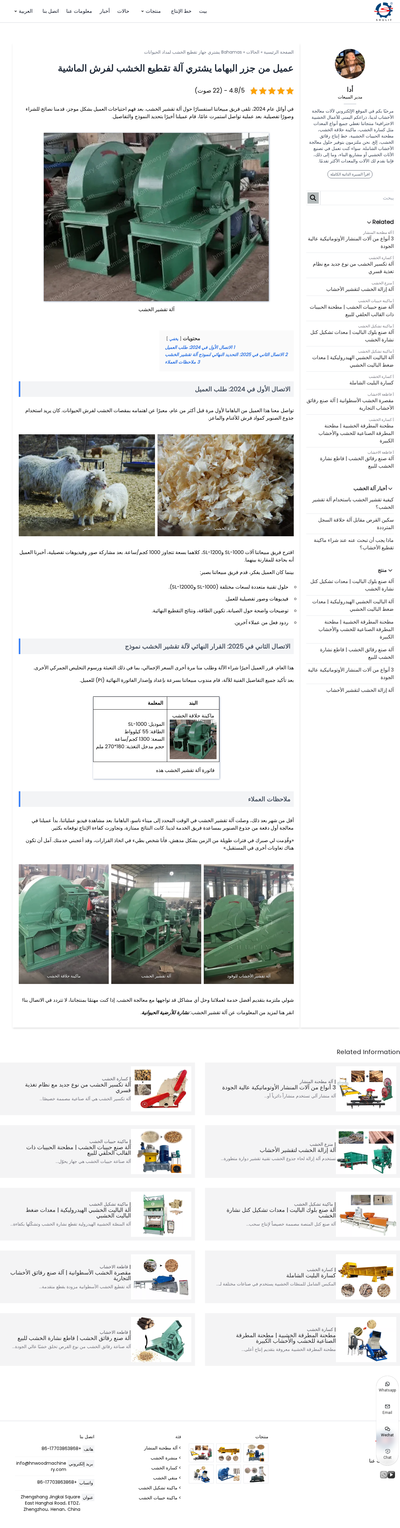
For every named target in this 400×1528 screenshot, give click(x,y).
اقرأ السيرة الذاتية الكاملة (350, 174)
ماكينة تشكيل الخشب (375, 326)
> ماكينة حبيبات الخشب (160, 1498)
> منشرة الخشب (166, 1458)
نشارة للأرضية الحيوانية (165, 1012)
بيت (203, 11)
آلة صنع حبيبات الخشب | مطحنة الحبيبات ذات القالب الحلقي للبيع (352, 310)
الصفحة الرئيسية (279, 52)
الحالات (252, 52)
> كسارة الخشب (166, 1468)
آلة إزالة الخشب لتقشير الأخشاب (360, 289)
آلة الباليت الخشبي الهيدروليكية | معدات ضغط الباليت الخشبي (353, 361)
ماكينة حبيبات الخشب (375, 300)
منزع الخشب (382, 283)
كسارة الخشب (380, 257)
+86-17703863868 (61, 1448)
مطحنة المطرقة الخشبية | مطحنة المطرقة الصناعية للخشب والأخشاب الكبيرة (356, 433)
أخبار (105, 11)
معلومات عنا (79, 11)
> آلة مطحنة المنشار (162, 1448)
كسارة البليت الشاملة (371, 382)
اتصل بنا (50, 11)
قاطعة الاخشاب (380, 394)
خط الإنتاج (181, 11)
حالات (123, 11)
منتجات (153, 11)
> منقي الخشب (167, 1478)
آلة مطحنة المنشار (377, 232)
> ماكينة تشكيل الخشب (159, 1488)
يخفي (173, 338)
